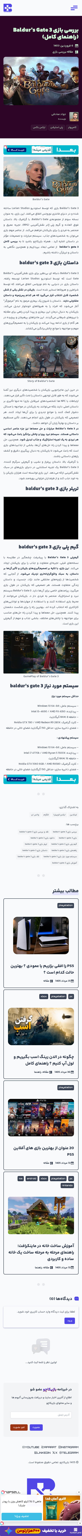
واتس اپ (35, 814)
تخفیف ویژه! (22, 1517)
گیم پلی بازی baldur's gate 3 (64, 844)
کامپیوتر (72, 127)
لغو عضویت (19, 1427)
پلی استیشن (56, 127)
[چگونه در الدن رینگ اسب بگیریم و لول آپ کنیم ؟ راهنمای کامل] (41, 1034)
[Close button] (79, 1492)
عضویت (36, 1427)
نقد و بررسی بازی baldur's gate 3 (34, 832)
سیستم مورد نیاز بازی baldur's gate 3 (60, 856)
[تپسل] (5, 147)
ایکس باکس (39, 127)
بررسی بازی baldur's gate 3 (65, 832)
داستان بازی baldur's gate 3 (35, 850)
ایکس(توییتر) (59, 814)
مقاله (70, 52)
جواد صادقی (58, 114)
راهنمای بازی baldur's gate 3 (64, 850)
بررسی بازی (59, 52)
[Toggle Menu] (74, 8)
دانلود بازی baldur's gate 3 (43, 838)
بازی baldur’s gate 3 (68, 838)
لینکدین (73, 814)
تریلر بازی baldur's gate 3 (36, 844)
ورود (69, 1321)
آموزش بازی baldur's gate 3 (64, 863)
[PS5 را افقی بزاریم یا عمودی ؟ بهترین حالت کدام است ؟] (41, 943)
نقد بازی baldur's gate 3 (28, 856)
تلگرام (46, 814)
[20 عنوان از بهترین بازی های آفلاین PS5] (41, 1125)
